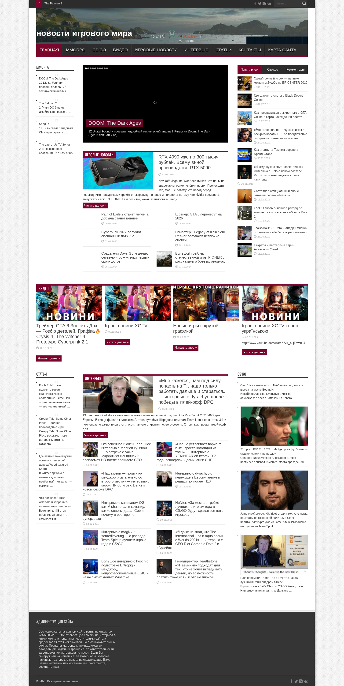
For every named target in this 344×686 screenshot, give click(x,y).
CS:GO (99, 50)
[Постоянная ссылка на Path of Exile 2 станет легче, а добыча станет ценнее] (90, 226)
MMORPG (75, 50)
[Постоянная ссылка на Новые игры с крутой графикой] (206, 319)
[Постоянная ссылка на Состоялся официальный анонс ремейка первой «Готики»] (245, 202)
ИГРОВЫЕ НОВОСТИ (156, 50)
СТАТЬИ (224, 50)
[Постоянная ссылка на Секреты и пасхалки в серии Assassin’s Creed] (245, 256)
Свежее (272, 69)
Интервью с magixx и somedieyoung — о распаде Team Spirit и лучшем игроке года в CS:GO (123, 538)
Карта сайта (282, 50)
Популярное (249, 69)
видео (120, 50)
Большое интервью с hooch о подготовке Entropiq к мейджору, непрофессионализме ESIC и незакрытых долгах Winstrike (115, 569)
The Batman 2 (104, 123)
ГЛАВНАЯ (49, 50)
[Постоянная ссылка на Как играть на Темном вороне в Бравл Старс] (245, 160)
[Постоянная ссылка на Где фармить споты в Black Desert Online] (245, 106)
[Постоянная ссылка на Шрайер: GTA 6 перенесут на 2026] (164, 226)
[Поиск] (304, 3)
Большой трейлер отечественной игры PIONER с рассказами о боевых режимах (200, 257)
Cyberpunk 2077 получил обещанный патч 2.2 (121, 234)
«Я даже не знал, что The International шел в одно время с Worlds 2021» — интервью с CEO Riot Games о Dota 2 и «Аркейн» (190, 540)
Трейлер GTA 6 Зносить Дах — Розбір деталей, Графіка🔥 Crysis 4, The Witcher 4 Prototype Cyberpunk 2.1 (68, 333)
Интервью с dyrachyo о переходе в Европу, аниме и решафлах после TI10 (197, 477)
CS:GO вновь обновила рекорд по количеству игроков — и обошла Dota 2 (280, 212)
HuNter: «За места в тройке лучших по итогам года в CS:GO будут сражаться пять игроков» (199, 508)
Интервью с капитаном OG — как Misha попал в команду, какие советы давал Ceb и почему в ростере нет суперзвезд (116, 510)
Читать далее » (95, 205)
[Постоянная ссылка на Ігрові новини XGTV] (138, 319)
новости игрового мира (84, 33)
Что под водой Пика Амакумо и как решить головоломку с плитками (55, 502)
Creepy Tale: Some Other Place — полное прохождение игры (55, 423)
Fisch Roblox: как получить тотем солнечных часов (50, 390)
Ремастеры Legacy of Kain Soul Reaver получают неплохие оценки (200, 236)
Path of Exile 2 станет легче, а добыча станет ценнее (124, 216)
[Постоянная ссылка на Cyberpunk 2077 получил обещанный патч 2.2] (90, 244)
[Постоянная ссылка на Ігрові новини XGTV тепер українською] (275, 319)
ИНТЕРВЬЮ (196, 50)
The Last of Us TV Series (54, 144)
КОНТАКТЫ (250, 50)
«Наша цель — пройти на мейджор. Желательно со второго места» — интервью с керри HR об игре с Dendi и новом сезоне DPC (116, 481)
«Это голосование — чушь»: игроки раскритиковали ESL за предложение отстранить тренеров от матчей (280, 134)
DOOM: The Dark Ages (53, 78)
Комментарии (295, 69)
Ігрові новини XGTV (126, 325)
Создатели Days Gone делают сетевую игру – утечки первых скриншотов (125, 257)
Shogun (49, 3)
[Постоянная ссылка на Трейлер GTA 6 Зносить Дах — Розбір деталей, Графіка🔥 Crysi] (69, 319)
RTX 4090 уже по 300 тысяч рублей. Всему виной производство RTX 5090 (188, 162)
